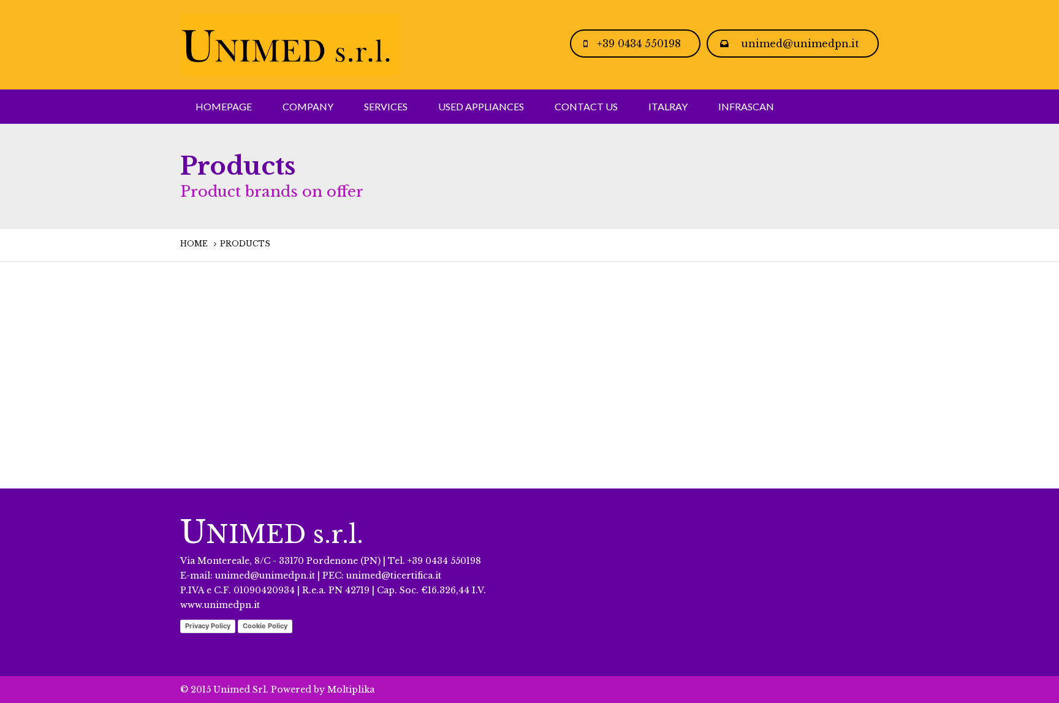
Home (194, 243)
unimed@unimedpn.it (800, 43)
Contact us (586, 106)
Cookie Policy (265, 625)
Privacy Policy (207, 625)
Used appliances (481, 106)
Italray (668, 106)
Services (386, 106)
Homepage (223, 106)
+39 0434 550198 (639, 43)
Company (308, 106)
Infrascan (746, 106)
